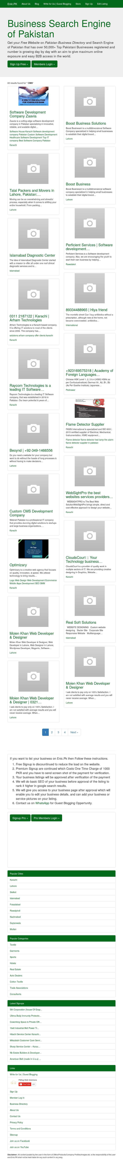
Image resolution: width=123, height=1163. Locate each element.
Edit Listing (102, 3)
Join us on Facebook (20, 1140)
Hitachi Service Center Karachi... (25, 1034)
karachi (49, 335)
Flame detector (73, 439)
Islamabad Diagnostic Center (32, 255)
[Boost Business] (89, 163)
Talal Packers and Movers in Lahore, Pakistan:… (32, 192)
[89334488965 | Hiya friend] (89, 288)
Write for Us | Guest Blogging (57, 3)
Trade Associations (19, 987)
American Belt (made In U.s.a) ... (25, 1058)
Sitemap (14, 1134)
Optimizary (18, 564)
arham (22, 335)
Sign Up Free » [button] (19, 64)
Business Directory (19, 1103)
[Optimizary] (33, 548)
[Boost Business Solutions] (89, 102)
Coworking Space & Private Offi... (25, 1021)
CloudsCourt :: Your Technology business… (84, 559)
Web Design (21, 580)
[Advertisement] (61, 844)
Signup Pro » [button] (20, 818)
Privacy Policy (16, 1122)
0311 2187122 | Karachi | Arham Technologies (29, 317)
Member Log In (17, 1097)
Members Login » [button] (44, 64)
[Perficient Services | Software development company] (89, 223)
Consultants (15, 993)
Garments (14, 950)
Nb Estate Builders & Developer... (25, 1052)
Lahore (69, 138)
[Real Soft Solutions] (89, 601)
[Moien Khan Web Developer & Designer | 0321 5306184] (33, 676)
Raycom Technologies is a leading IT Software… (30, 387)
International (72, 325)
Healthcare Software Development (26, 137)
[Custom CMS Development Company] (33, 490)
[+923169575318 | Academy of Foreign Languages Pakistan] (89, 349)
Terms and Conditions (20, 1128)
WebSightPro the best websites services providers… (89, 494)
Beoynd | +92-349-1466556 (31, 450)
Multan (13, 929)
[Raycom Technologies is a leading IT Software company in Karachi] (33, 364)
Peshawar (70, 389)
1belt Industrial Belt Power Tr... (24, 1027)
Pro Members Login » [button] (47, 818)
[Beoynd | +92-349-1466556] (33, 429)
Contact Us (15, 1116)
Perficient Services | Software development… (89, 246)
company (30, 335)
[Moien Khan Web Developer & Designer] (33, 612)
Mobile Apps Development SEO (24, 583)
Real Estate (15, 969)
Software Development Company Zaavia (28, 113)
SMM (42, 583)
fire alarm (108, 439)
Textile (13, 944)
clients (42, 335)
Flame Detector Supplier (85, 424)
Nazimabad (15, 916)
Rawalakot (71, 264)
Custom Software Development (42, 134)
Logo (12, 580)
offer (37, 335)
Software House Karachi (21, 131)
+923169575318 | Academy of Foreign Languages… (89, 372)
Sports (13, 956)
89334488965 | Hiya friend (86, 309)
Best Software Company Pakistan (35, 140)
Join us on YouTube (19, 1147)
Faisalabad (15, 904)
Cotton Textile (16, 981)
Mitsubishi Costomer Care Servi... (26, 1040)
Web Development (36, 580)
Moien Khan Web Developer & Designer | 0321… (32, 699)
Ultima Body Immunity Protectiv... (25, 1015)
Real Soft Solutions (81, 622)
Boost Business (78, 183)
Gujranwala (15, 922)
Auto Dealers (16, 975)
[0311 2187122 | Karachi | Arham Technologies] (33, 294)
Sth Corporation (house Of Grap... (26, 1009)
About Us (26, 3)
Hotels (13, 963)
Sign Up (89, 3)
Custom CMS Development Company (31, 512)
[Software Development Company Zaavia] (33, 96)
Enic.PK (12, 4)
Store (78, 3)
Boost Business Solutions (86, 123)
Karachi (13, 144)
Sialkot (13, 892)
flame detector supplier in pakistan (82, 442)
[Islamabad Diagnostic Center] (33, 234)
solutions (14, 335)
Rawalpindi (15, 910)
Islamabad (15, 270)
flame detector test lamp (92, 439)
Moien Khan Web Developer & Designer (32, 635)
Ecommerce (51, 580)
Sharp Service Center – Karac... (25, 1046)
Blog (37, 3)
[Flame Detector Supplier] (89, 408)
